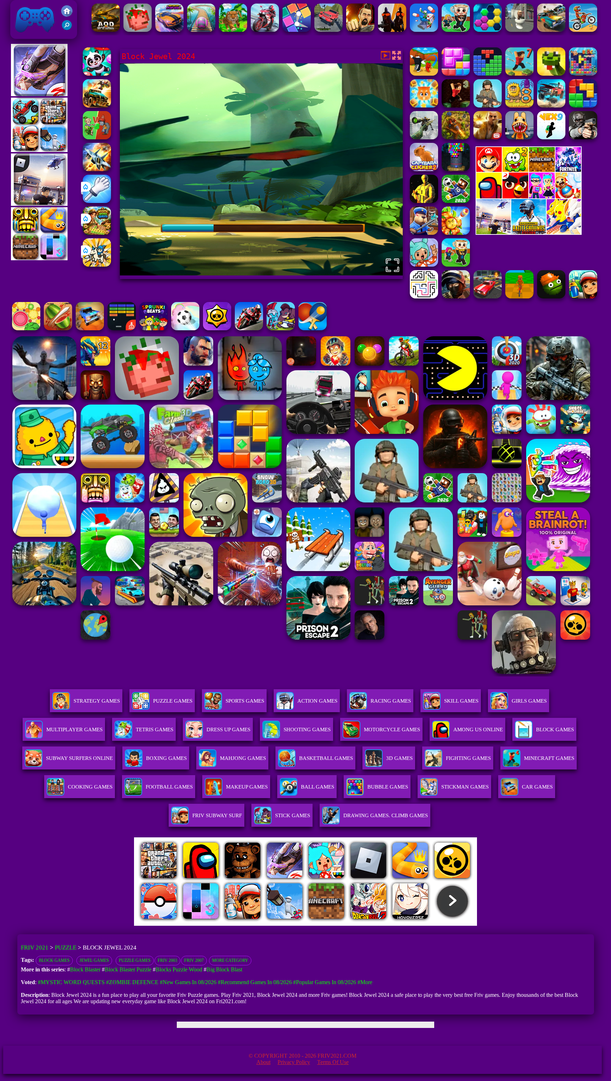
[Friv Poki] (529, 170)
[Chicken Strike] (392, 30)
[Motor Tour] (265, 30)
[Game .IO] (39, 258)
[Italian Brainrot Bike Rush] (519, 297)
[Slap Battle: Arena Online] (97, 201)
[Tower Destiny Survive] (424, 297)
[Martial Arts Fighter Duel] (360, 30)
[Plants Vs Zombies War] (97, 137)
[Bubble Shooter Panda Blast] (97, 74)
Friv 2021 (34, 947)
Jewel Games (94, 960)
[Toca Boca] (424, 265)
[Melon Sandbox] (551, 297)
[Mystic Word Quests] (97, 233)
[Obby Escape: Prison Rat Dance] (424, 233)
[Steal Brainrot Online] (456, 30)
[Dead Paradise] (97, 106)
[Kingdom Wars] (97, 265)
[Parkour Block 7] (519, 74)
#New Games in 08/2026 (188, 982)
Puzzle (65, 947)
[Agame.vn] (178, 924)
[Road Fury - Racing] (551, 106)
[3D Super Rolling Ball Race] (185, 328)
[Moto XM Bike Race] (583, 30)
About (263, 1062)
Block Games (54, 960)
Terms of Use (333, 1062)
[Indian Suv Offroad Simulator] (328, 30)
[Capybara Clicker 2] (424, 169)
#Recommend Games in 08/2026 (255, 982)
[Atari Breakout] (121, 328)
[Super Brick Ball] (297, 30)
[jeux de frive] (412, 924)
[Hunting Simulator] (233, 30)
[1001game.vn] (285, 924)
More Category (230, 960)
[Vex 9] (551, 137)
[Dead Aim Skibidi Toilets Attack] (519, 30)
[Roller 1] (201, 30)
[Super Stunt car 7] (90, 328)
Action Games (317, 701)
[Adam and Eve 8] (519, 106)
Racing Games (391, 701)
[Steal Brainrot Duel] (456, 265)
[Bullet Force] (456, 297)
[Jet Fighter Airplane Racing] (97, 169)
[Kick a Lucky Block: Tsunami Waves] (424, 74)
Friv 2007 (194, 960)
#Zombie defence (132, 982)
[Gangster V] (487, 137)
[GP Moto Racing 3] (249, 328)
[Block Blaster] (583, 106)
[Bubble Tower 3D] (456, 169)
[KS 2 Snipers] (424, 137)
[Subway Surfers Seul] (583, 297)
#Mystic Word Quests (71, 982)
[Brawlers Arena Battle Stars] (217, 328)
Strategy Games (97, 701)
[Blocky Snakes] (551, 74)
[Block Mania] (456, 74)
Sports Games (245, 701)
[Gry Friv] (39, 94)
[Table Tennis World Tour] (312, 328)
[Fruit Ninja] (58, 328)
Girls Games (529, 701)
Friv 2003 (167, 960)
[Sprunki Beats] (153, 328)
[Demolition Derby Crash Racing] (551, 30)
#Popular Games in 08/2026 (324, 982)
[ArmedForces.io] (424, 201)
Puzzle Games (172, 701)
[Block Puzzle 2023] (583, 74)
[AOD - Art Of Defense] (106, 30)
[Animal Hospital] (519, 137)
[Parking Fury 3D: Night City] (487, 297)
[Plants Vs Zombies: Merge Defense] (456, 233)
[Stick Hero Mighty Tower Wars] (281, 328)
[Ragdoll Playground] (137, 30)
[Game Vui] (39, 150)
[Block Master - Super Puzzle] (487, 74)
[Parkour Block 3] (456, 106)
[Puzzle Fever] (487, 30)
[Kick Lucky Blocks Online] (487, 106)
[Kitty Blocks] (424, 106)
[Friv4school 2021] (66, 15)
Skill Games (461, 701)
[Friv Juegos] (529, 233)
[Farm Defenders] (456, 137)
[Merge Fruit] (26, 328)
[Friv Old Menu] (529, 197)
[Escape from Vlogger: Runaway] (456, 201)
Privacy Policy (294, 1062)
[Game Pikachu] (39, 204)
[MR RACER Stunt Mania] (169, 30)
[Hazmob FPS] (583, 137)
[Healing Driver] (424, 30)
